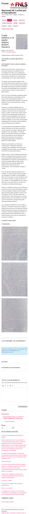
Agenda (4, 20)
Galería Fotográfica (7, 23)
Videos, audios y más (7, 29)
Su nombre (5, 361)
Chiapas (15, 20)
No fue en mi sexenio (7, 488)
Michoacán (22, 23)
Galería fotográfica (9, 421)
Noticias (4, 26)
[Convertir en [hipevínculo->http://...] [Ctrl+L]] (8, 386)
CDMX (9, 20)
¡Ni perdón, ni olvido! (7, 480)
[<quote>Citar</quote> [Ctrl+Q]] (10, 386)
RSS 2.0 (24, 513)
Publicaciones (5, 414)
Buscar (3, 425)
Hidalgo (15, 23)
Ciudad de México (11, 51)
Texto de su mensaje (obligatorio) (10, 380)
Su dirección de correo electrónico (11, 367)
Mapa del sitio (5, 513)
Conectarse (12, 513)
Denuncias (21, 20)
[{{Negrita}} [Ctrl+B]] (3, 386)
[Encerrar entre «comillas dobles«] (12, 386)
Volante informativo (6, 461)
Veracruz (15, 26)
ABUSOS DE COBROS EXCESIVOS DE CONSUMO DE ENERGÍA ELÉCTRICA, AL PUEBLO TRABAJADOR (13, 476)
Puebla (10, 26)
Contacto (18, 513)
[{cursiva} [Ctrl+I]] (5, 386)
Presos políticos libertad (8, 501)
